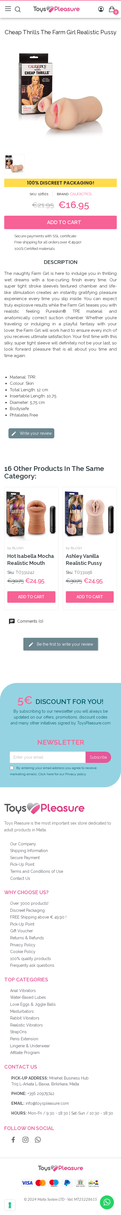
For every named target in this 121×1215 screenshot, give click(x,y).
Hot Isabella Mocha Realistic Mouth (30, 559)
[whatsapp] (38, 1140)
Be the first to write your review (64, 644)
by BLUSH (15, 548)
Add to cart (31, 597)
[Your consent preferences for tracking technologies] (10, 1205)
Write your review (35, 433)
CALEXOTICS (80, 194)
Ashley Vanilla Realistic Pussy (84, 559)
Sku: (11, 572)
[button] (9, 95)
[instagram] (25, 1140)
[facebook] (13, 1140)
